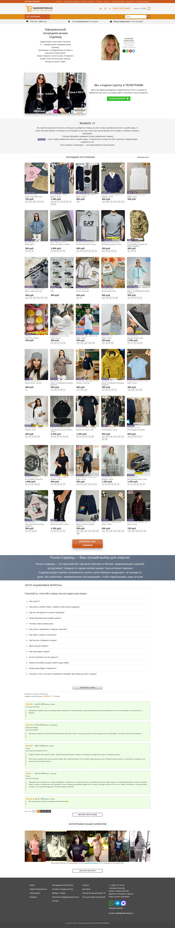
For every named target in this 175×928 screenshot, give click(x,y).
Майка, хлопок (132, 196)
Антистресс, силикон (32, 338)
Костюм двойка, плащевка (136, 430)
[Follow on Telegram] (133, 51)
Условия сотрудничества (62, 889)
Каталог (58, 1)
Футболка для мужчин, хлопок (86, 244)
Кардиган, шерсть (107, 479)
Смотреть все (143, 157)
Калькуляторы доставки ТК (93, 893)
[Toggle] (27, 601)
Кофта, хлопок (106, 338)
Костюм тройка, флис (109, 291)
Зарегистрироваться (38, 889)
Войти (32, 885)
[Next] (145, 846)
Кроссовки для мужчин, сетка (137, 479)
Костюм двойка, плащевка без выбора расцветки (137, 245)
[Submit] (148, 17)
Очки (52, 291)
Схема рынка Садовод (71, 1)
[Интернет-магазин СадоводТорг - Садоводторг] (39, 8)
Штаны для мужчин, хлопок (60, 524)
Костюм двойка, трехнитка (33, 479)
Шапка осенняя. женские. (33, 383)
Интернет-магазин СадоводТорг (36, 694)
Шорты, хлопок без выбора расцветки (85, 525)
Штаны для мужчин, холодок (60, 244)
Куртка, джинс (29, 244)
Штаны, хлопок (107, 524)
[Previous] (30, 846)
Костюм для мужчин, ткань (85, 430)
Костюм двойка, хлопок (109, 430)
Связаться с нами (118, 1)
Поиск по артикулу (143, 1)
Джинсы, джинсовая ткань (33, 291)
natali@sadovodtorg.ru (91, 863)
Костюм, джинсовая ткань (33, 196)
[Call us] (127, 51)
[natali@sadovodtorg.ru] (101, 9)
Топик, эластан (55, 338)
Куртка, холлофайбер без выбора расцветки (138, 292)
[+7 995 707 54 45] (110, 9)
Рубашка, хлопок (107, 196)
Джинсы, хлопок (56, 196)
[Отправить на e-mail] (124, 51)
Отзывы (98, 1)
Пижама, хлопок (30, 430)
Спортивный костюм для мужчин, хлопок (62, 430)
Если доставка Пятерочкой (93, 897)
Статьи (106, 1)
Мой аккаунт (35, 893)
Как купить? (130, 1)
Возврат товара (58, 893)
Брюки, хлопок (81, 196)
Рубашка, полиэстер (83, 383)
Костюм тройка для (82, 291)
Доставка (86, 889)
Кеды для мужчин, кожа (135, 338)
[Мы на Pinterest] (130, 51)
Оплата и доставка (87, 1)
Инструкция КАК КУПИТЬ (62, 885)
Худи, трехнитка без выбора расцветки (34, 525)
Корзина (33, 897)
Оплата (85, 885)
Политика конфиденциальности (65, 897)
